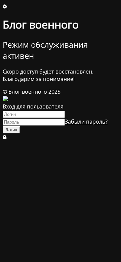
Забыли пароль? (86, 121)
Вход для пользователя (33, 106)
